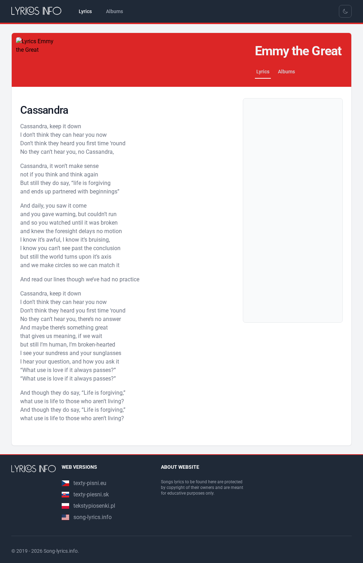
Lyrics (262, 71)
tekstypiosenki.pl (94, 505)
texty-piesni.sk (91, 494)
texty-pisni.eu (89, 483)
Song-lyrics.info (61, 551)
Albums (286, 71)
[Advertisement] (293, 210)
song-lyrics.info (92, 517)
